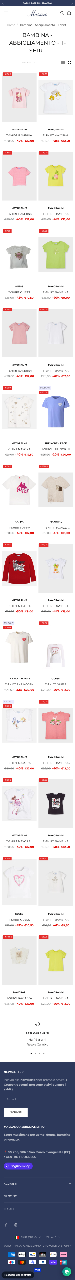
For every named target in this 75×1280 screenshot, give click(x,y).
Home (11, 25)
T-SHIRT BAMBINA (19, 135)
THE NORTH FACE (56, 443)
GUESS (19, 286)
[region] (37, 1034)
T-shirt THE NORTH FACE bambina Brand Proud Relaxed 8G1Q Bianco (19, 685)
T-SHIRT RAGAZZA (19, 998)
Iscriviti (15, 1112)
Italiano (51, 1237)
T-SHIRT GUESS (19, 292)
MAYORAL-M (19, 129)
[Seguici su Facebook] (6, 1225)
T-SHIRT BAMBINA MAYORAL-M (55, 293)
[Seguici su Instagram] (16, 1225)
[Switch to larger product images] (63, 63)
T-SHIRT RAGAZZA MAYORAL (55, 528)
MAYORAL (56, 521)
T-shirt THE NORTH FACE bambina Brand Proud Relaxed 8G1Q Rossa (55, 449)
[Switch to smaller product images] (69, 63)
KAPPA (19, 521)
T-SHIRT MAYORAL (56, 135)
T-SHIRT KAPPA (19, 527)
